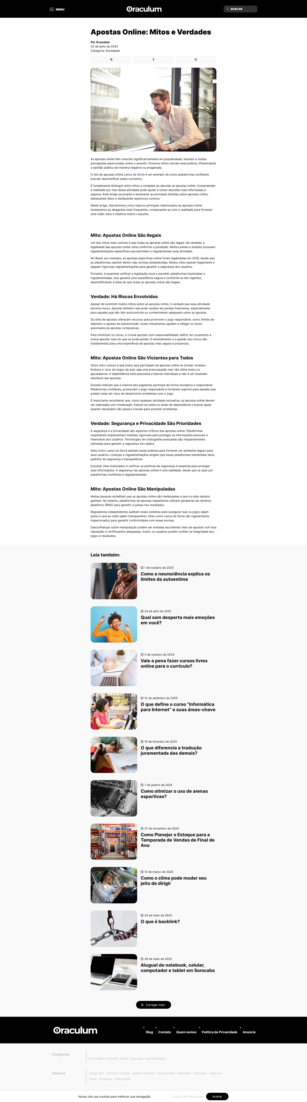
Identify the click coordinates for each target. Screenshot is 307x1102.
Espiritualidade (155, 1058)
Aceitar (217, 1096)
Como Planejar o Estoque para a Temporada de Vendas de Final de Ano (178, 840)
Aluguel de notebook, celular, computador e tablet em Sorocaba (178, 967)
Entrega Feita (166, 1073)
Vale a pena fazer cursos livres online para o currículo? (174, 663)
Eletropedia (122, 1079)
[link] (75, 1030)
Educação (137, 1058)
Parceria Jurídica (118, 1073)
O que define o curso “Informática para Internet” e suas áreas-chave (178, 707)
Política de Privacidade (219, 1032)
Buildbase (105, 1079)
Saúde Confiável (143, 1073)
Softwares (200, 1073)
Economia (111, 1058)
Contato (164, 1032)
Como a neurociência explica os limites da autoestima (175, 576)
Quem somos (186, 1032)
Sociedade (96, 1058)
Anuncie (249, 1032)
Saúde (124, 1058)
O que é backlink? (160, 921)
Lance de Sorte (134, 174)
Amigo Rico (96, 1073)
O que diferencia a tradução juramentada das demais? (171, 750)
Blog (149, 1032)
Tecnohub (184, 1073)
